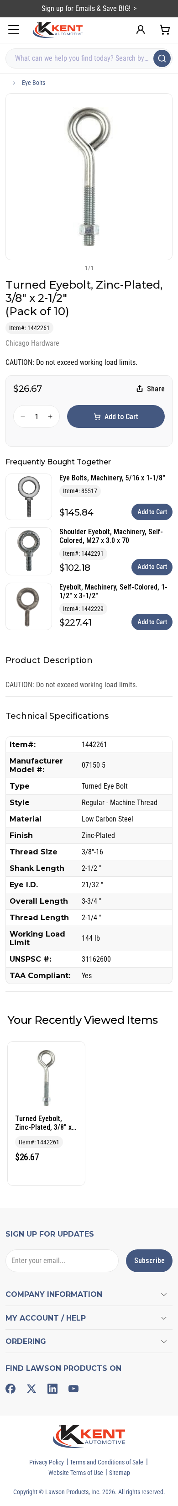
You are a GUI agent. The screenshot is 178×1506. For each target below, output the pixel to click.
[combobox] (89, 58)
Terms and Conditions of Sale (106, 1462)
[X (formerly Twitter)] (31, 1389)
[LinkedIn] (52, 1389)
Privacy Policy (46, 1462)
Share (156, 388)
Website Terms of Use (75, 1472)
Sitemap (119, 1472)
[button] (74, 267)
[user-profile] (140, 29)
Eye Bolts (33, 82)
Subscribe (149, 1260)
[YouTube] (73, 1389)
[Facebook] (10, 1389)
